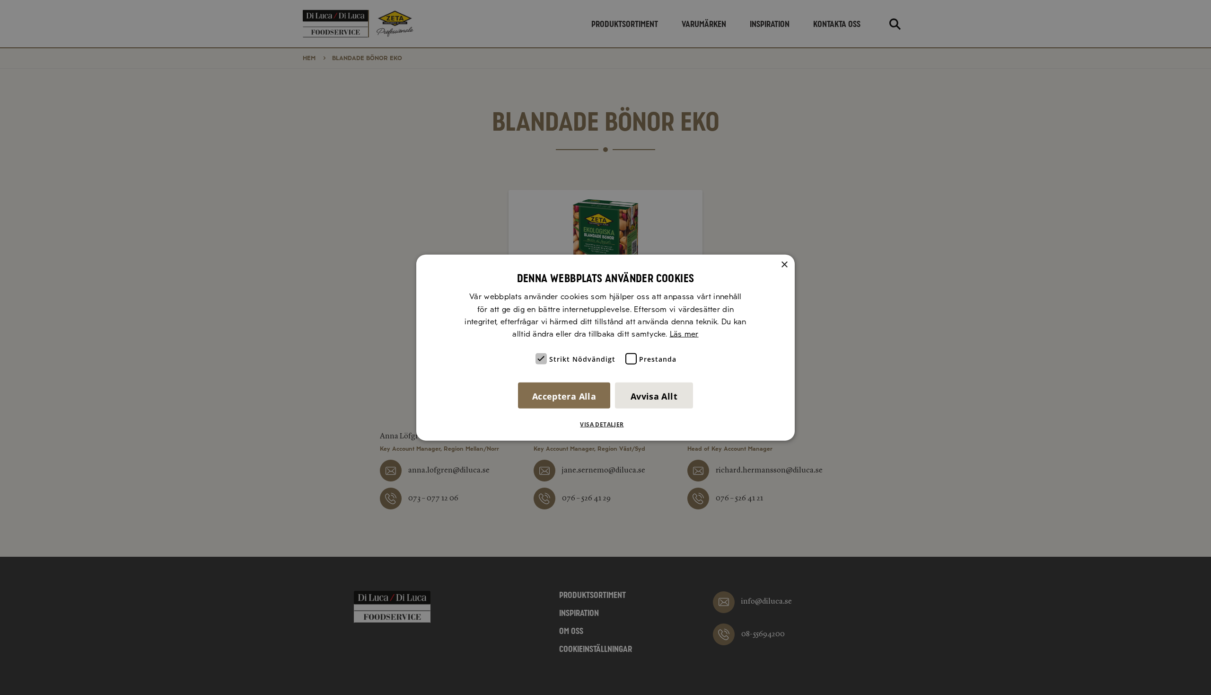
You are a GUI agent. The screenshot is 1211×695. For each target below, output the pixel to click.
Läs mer (684, 334)
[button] (605, 424)
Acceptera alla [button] (564, 395)
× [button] (784, 264)
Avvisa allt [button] (654, 395)
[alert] (605, 347)
